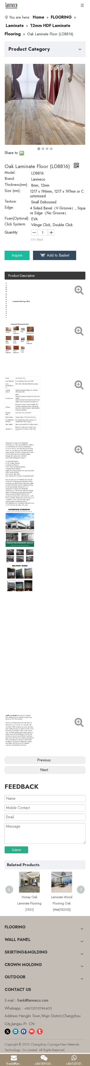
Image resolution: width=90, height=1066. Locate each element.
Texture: (11, 202)
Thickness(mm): (16, 185)
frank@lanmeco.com (32, 1000)
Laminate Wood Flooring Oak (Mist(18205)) (61, 903)
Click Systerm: (15, 225)
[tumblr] (40, 1031)
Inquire (17, 255)
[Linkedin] (15, 1031)
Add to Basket (58, 255)
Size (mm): (13, 191)
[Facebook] (24, 1031)
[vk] (32, 1031)
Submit (16, 850)
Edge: (9, 208)
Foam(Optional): (17, 219)
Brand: (10, 179)
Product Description (21, 275)
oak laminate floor (20, 378)
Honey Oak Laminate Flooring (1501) (29, 903)
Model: (10, 173)
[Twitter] (7, 1031)
